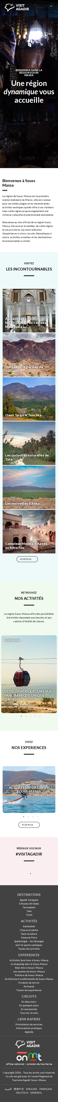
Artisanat (29, 986)
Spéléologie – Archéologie (29, 941)
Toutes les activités (29, 948)
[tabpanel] (29, 674)
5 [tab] (39, 716)
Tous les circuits (29, 1012)
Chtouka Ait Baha (29, 903)
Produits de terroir (28, 982)
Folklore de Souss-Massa (29, 975)
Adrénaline (29, 926)
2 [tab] (26, 716)
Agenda (29, 1031)
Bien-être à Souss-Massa (29, 967)
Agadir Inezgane (29, 899)
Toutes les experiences (29, 990)
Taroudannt (29, 907)
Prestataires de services (29, 1024)
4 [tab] (35, 716)
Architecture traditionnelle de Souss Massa (29, 978)
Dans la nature (29, 933)
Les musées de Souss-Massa (29, 971)
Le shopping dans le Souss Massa (29, 963)
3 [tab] (30, 716)
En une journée (29, 1009)
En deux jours (28, 1001)
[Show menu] (51, 6)
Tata (29, 910)
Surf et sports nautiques (29, 944)
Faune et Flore (29, 937)
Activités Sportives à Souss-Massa (29, 960)
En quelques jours (29, 1005)
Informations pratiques (29, 1028)
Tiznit (29, 914)
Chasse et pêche (29, 929)
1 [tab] (21, 716)
